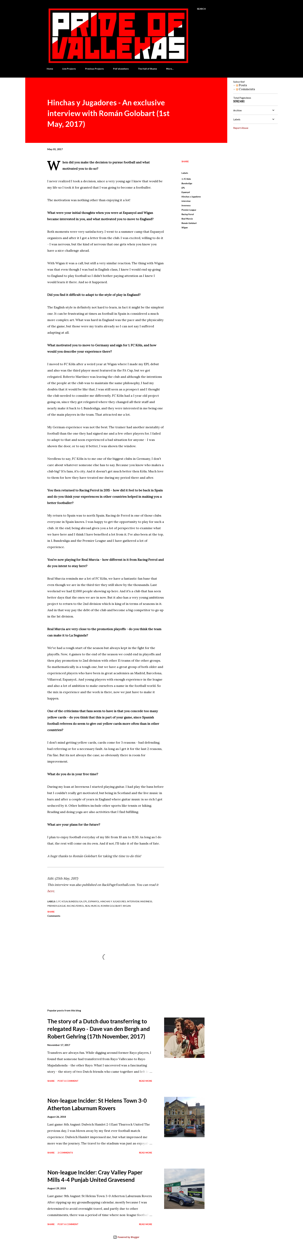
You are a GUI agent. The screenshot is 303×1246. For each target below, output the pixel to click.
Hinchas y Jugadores (191, 196)
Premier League (188, 209)
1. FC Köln (186, 179)
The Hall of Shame (147, 68)
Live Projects (69, 68)
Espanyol (185, 192)
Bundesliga (186, 183)
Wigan (184, 227)
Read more (145, 1080)
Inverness (186, 205)
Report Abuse (240, 127)
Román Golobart (189, 223)
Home (50, 68)
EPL (183, 187)
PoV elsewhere (121, 68)
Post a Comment (68, 1080)
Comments (246, 89)
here (50, 891)
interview (185, 201)
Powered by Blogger (128, 1237)
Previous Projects (94, 68)
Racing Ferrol (187, 214)
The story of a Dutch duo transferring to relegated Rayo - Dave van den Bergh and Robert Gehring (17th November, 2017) (98, 1029)
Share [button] (185, 161)
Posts (242, 85)
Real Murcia (187, 218)
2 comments (65, 1152)
